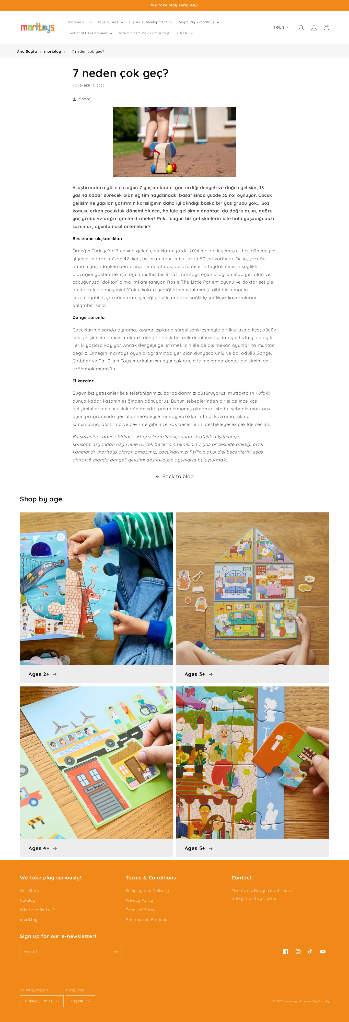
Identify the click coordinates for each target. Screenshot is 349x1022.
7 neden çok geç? (88, 51)
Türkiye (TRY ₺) (38, 1001)
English (77, 1001)
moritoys (291, 1001)
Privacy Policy (139, 900)
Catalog (28, 900)
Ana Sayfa (27, 51)
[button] (78, 21)
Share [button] (84, 98)
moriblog (52, 51)
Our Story (29, 890)
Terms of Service (142, 909)
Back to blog (178, 476)
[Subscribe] (115, 951)
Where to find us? (37, 909)
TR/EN (278, 27)
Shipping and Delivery (147, 890)
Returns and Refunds (146, 919)
